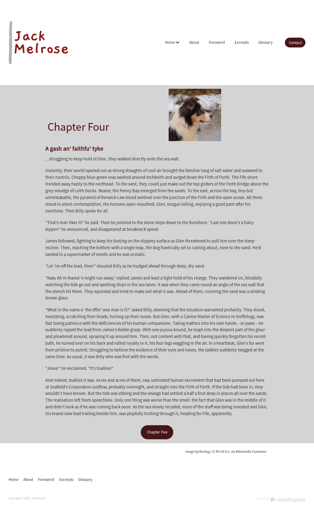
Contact (295, 42)
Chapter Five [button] (157, 432)
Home (170, 42)
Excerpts (242, 42)
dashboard (38, 498)
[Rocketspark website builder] (281, 500)
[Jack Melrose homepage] (38, 42)
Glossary (265, 42)
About (194, 42)
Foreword (217, 42)
